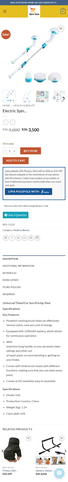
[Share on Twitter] (18, 238)
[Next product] (5, 122)
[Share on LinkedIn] (37, 238)
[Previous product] (12, 122)
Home (6, 105)
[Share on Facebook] (12, 238)
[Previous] (8, 56)
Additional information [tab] (18, 265)
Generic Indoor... (45, 470)
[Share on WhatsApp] (6, 238)
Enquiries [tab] (9, 294)
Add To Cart (15, 160)
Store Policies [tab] (12, 287)
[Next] (60, 56)
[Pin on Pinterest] (31, 238)
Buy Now (31, 150)
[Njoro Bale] (34, 11)
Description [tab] (10, 258)
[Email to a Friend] (25, 238)
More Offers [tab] (10, 280)
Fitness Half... (10, 470)
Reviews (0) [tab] (9, 273)
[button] (5, 11)
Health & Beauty (24, 105)
